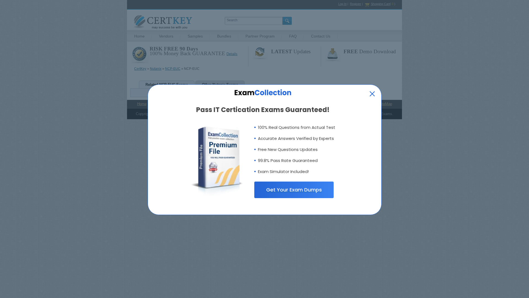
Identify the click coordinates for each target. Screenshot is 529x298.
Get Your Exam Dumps (294, 189)
